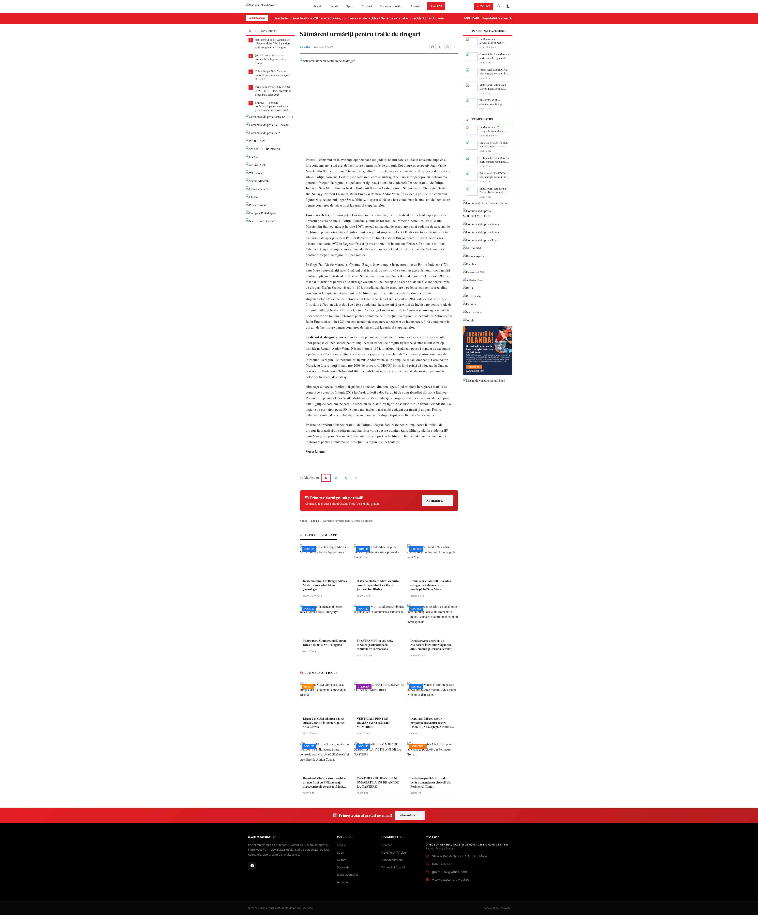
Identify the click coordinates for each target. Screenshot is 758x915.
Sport (350, 6)
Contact (386, 845)
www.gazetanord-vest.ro (450, 879)
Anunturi (417, 6)
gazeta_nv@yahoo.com (449, 872)
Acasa (303, 520)
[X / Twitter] (440, 47)
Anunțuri (342, 882)
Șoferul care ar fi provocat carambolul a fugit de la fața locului (270, 59)
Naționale (343, 867)
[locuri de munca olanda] (487, 350)
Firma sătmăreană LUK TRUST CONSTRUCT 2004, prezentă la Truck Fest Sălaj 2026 (273, 90)
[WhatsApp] (447, 47)
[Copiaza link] (455, 47)
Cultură (367, 6)
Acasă (317, 6)
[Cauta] (499, 6)
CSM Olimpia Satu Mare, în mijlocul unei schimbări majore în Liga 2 (272, 75)
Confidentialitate (392, 859)
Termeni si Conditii (393, 867)
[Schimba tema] (508, 6)
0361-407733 (442, 864)
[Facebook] (432, 47)
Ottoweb (504, 908)
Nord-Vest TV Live (393, 852)
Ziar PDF (436, 6)
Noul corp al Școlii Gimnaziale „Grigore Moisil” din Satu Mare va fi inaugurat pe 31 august (272, 43)
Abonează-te (434, 500)
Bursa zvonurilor (391, 6)
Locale (333, 6)
